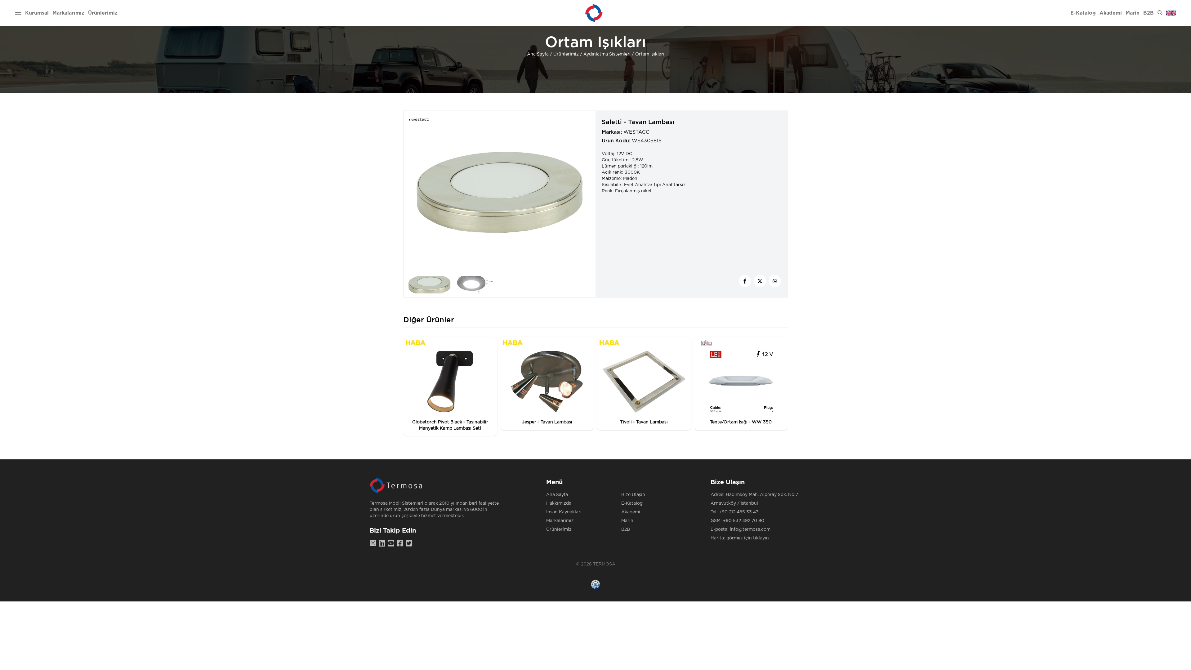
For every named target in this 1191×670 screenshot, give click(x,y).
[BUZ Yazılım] (595, 584)
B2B (625, 529)
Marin (627, 521)
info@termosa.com (750, 529)
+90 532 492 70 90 (743, 521)
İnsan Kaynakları (564, 512)
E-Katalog (632, 503)
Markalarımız (560, 521)
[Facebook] (401, 544)
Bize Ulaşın (633, 495)
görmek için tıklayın (747, 538)
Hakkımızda (558, 503)
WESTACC (636, 132)
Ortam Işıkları (649, 54)
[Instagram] (374, 544)
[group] (450, 386)
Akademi (630, 512)
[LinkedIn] (383, 544)
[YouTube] (392, 544)
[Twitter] (410, 544)
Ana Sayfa (538, 54)
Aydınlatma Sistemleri (607, 54)
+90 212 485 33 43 (739, 512)
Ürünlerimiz (566, 54)
